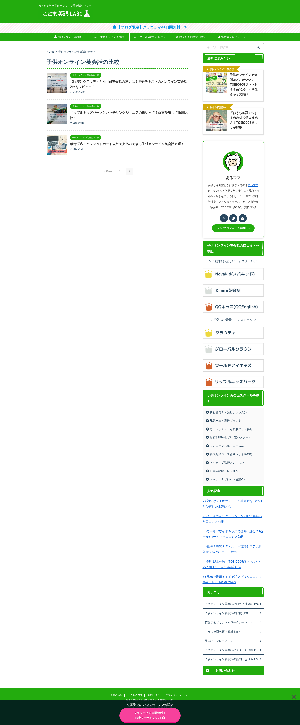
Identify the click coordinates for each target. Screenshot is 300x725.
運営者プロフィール (233, 36)
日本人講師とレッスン (224, 471)
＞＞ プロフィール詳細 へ (233, 228)
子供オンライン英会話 (111, 36)
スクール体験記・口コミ (151, 36)
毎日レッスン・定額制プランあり (231, 429)
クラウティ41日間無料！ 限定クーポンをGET (157, 715)
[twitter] (224, 218)
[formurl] (243, 218)
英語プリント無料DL (70, 36)
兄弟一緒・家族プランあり (227, 420)
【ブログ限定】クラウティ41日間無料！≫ (152, 27)
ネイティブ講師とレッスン (227, 462)
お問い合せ (154, 695)
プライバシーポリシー (177, 695)
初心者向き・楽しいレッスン (228, 412)
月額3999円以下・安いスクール (230, 437)
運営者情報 (116, 695)
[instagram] (233, 218)
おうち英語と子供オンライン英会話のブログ (150, 699)
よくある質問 (135, 695)
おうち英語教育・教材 (192, 36)
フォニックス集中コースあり (228, 445)
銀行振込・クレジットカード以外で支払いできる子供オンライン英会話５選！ (127, 144)
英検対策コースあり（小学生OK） (232, 454)
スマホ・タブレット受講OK (227, 479)
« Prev (108, 171)
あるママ (253, 185)
